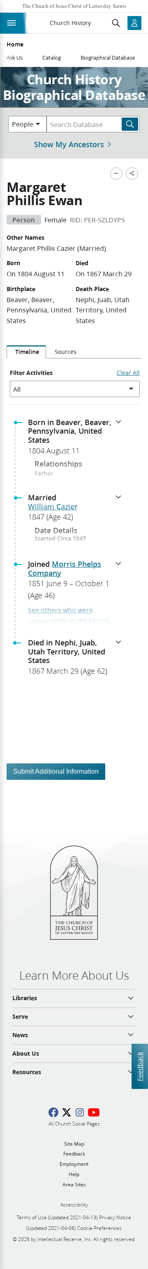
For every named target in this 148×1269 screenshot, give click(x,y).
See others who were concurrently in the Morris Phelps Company (68, 620)
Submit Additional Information (56, 771)
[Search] (130, 124)
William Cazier (52, 506)
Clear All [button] (128, 373)
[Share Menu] (132, 173)
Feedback (139, 1066)
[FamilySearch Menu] (116, 173)
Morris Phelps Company (64, 568)
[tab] (26, 351)
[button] (77, 439)
